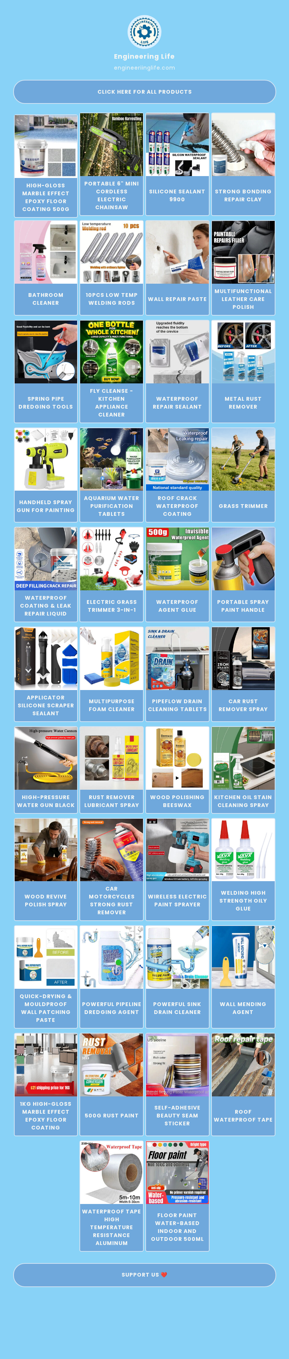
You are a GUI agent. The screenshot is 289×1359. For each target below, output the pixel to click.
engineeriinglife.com (144, 67)
